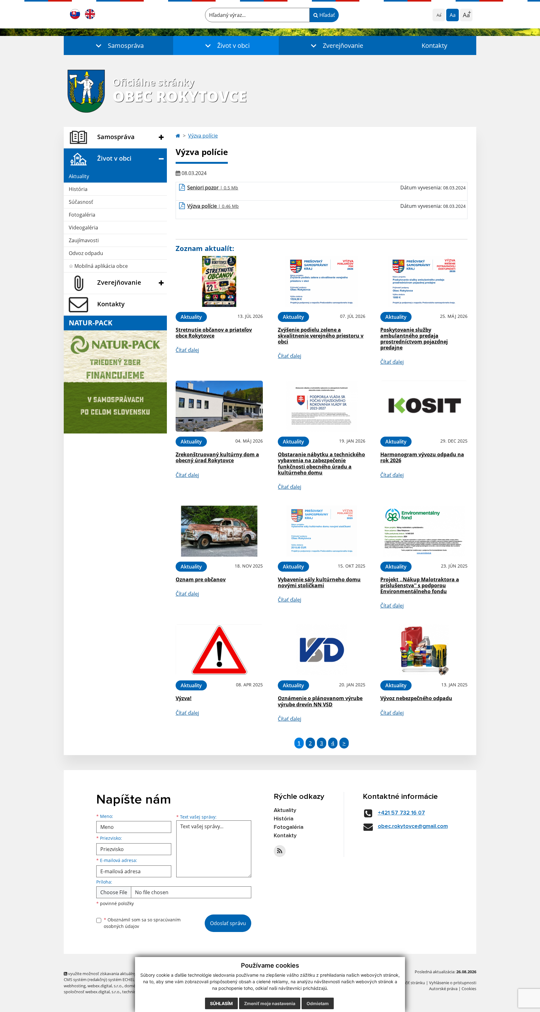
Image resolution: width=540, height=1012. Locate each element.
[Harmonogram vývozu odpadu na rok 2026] (424, 406)
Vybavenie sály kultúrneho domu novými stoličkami (319, 582)
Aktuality (79, 176)
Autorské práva (443, 988)
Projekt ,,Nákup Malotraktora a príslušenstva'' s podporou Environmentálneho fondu (419, 585)
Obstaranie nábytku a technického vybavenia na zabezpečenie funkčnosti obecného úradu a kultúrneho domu (321, 463)
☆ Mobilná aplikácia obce (98, 266)
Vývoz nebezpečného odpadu (416, 698)
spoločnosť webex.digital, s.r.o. (92, 991)
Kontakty (434, 45)
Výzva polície (203, 135)
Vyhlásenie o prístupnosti (452, 982)
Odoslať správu (228, 923)
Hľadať (326, 15)
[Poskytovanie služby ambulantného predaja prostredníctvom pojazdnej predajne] (424, 281)
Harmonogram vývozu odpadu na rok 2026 (422, 457)
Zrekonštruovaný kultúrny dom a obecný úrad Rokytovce (217, 457)
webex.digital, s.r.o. (105, 986)
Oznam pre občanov (201, 579)
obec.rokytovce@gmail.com (413, 826)
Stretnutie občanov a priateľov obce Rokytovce (214, 332)
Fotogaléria (82, 214)
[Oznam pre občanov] (219, 531)
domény (132, 986)
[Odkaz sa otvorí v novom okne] (280, 851)
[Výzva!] (219, 649)
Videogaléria (83, 227)
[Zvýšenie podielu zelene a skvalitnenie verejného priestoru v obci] (321, 281)
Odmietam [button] (318, 1003)
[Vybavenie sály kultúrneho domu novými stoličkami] (321, 531)
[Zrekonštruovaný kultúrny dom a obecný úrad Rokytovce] (219, 406)
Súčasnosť (81, 201)
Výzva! (184, 698)
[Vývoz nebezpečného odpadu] (424, 649)
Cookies (469, 988)
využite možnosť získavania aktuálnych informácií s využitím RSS (127, 973)
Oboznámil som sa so (142, 923)
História (78, 189)
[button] (118, 45)
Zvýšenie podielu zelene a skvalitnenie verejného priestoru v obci (320, 335)
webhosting (75, 986)
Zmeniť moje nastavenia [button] (269, 1003)
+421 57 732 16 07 (401, 813)
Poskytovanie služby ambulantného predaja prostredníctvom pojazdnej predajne (414, 338)
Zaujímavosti (84, 240)
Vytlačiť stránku (410, 982)
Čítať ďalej (187, 350)
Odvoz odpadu (86, 253)
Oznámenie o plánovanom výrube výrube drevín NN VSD (320, 701)
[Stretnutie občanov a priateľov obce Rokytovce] (219, 281)
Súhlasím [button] (221, 1003)
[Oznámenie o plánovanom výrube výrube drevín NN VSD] (321, 649)
